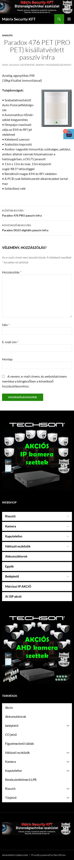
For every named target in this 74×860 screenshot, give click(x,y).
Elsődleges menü (69, 19)
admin (40, 64)
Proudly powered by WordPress (48, 855)
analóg (7, 35)
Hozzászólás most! (59, 64)
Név (6, 325)
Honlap (7, 359)
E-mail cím (10, 342)
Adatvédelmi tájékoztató (15, 855)
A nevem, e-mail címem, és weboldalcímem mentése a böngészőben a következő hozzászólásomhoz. (34, 381)
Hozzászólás (11, 272)
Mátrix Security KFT (19, 19)
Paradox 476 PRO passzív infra (22, 213)
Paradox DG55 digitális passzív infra (25, 228)
